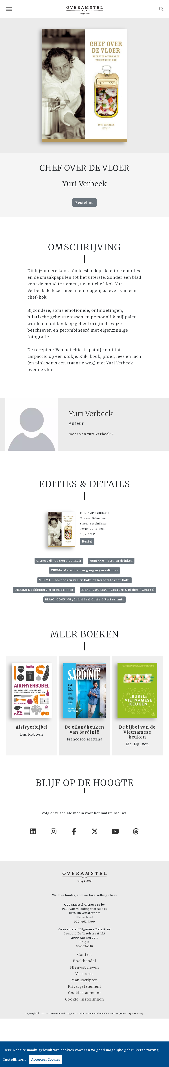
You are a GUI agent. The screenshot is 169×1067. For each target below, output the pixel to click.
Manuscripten (84, 980)
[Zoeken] (161, 9)
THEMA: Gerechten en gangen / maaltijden (84, 570)
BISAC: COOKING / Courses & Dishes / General (117, 589)
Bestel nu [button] (84, 202)
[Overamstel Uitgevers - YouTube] (115, 831)
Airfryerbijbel (32, 727)
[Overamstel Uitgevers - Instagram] (53, 831)
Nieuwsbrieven (84, 967)
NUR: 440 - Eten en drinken (111, 560)
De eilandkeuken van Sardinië (84, 730)
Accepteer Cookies (45, 1059)
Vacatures (84, 973)
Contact (84, 954)
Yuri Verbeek (91, 413)
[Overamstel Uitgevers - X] (94, 831)
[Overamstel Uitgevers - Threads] (136, 831)
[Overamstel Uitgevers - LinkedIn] (33, 831)
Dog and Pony (135, 1013)
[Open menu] (9, 9)
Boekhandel (84, 961)
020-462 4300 (84, 921)
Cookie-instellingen (84, 999)
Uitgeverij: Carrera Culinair (59, 560)
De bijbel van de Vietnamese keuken (137, 732)
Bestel (87, 541)
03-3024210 (84, 946)
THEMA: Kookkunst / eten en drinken (44, 589)
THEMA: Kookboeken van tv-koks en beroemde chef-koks (84, 580)
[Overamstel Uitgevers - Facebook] (74, 831)
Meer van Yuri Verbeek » (91, 434)
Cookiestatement (84, 993)
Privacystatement (84, 986)
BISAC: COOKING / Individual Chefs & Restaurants (84, 599)
